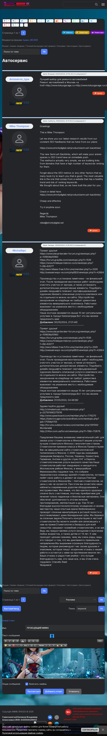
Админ (26, 40)
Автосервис (72, 46)
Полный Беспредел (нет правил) (40, 46)
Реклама (61, 46)
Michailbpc (19, 250)
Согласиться (90, 730)
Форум (5, 46)
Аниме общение (17, 46)
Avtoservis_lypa (19, 79)
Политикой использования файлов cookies (22, 733)
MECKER (34, 40)
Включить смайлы (38, 684)
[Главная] (16, 4)
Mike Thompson (19, 126)
